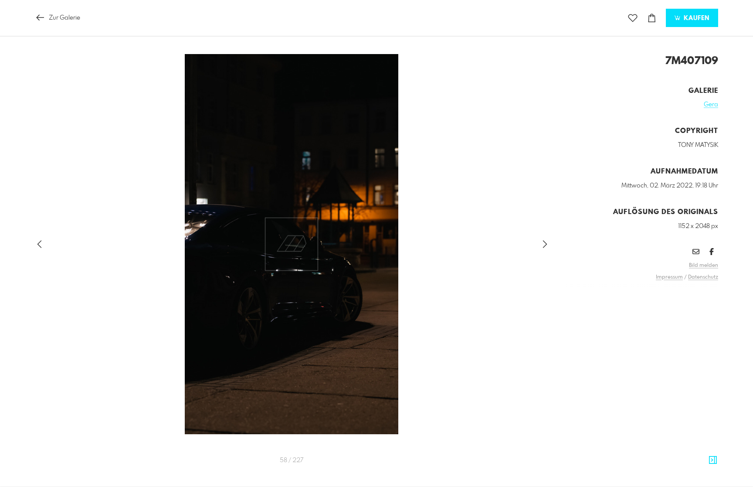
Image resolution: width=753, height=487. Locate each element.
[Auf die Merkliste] (633, 18)
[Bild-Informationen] (713, 460)
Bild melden (703, 265)
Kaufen (695, 18)
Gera (711, 105)
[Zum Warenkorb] (652, 18)
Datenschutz (703, 277)
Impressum (669, 277)
